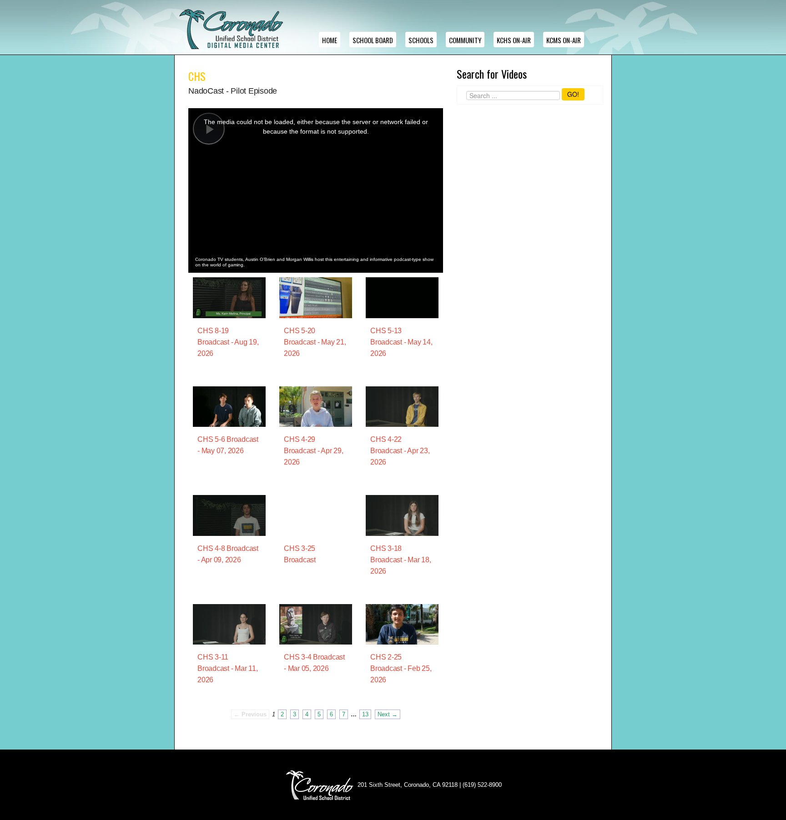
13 (365, 714)
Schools (420, 40)
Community (465, 40)
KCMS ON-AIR (563, 40)
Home (329, 40)
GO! (573, 94)
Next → (388, 714)
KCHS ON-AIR (514, 40)
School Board (373, 40)
